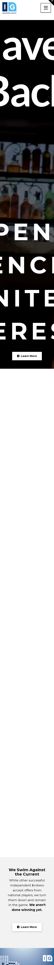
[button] (45, 8)
